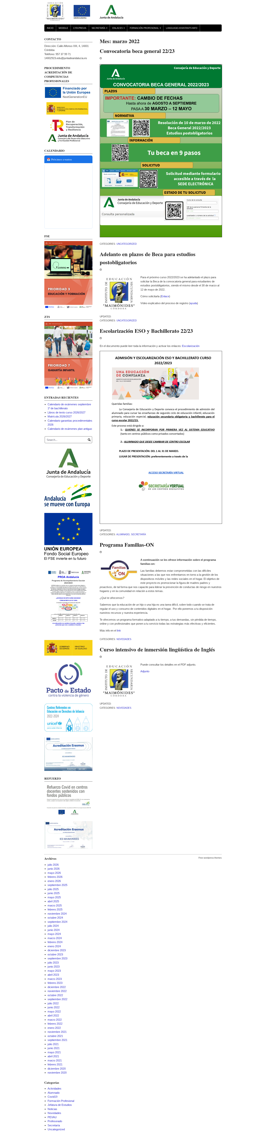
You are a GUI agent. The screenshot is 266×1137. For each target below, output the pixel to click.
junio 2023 (54, 966)
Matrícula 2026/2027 (60, 416)
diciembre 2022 (57, 987)
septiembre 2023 (57, 958)
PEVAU (52, 1117)
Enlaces (119, 29)
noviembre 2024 (57, 913)
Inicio (50, 28)
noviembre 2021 (57, 1031)
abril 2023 (53, 974)
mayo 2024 (54, 933)
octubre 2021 (55, 1035)
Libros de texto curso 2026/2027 (66, 412)
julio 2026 (53, 864)
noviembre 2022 (57, 991)
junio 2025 (54, 893)
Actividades (54, 1088)
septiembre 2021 (57, 1039)
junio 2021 (54, 1048)
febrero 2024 (55, 942)
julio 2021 (53, 1044)
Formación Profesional (146, 29)
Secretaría (100, 29)
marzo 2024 (55, 938)
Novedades (124, 639)
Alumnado (123, 534)
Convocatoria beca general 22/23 (137, 51)
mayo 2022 (54, 1011)
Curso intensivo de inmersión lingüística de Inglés (157, 649)
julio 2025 (53, 889)
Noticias (52, 1109)
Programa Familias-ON (127, 544)
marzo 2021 (55, 1060)
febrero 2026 (55, 876)
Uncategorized (127, 244)
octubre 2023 (55, 954)
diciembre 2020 (57, 1068)
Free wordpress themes (210, 858)
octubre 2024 (55, 917)
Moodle (63, 28)
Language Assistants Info (181, 28)
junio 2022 (54, 1007)
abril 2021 (53, 1056)
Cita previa (79, 28)
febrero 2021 (55, 1064)
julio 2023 (53, 962)
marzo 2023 (55, 978)
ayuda (193, 303)
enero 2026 (54, 881)
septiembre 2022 (57, 999)
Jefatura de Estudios (60, 1104)
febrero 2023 (55, 982)
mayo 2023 (54, 970)
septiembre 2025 (57, 885)
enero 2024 (54, 946)
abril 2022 (53, 1015)
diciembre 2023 (57, 950)
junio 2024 (54, 929)
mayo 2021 (54, 1052)
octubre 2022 (55, 995)
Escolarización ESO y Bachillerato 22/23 (146, 331)
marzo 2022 (55, 1019)
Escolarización (190, 345)
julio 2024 (53, 925)
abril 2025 (53, 901)
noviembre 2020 (57, 1072)
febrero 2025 (55, 909)
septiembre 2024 (57, 921)
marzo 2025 (55, 905)
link (119, 630)
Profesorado (55, 1121)
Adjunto (144, 671)
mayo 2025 (54, 897)
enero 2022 (54, 1027)
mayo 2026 (54, 872)
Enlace (165, 296)
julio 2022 (53, 1003)
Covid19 (52, 1096)
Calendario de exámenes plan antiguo (70, 428)
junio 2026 (54, 868)
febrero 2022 (55, 1023)
